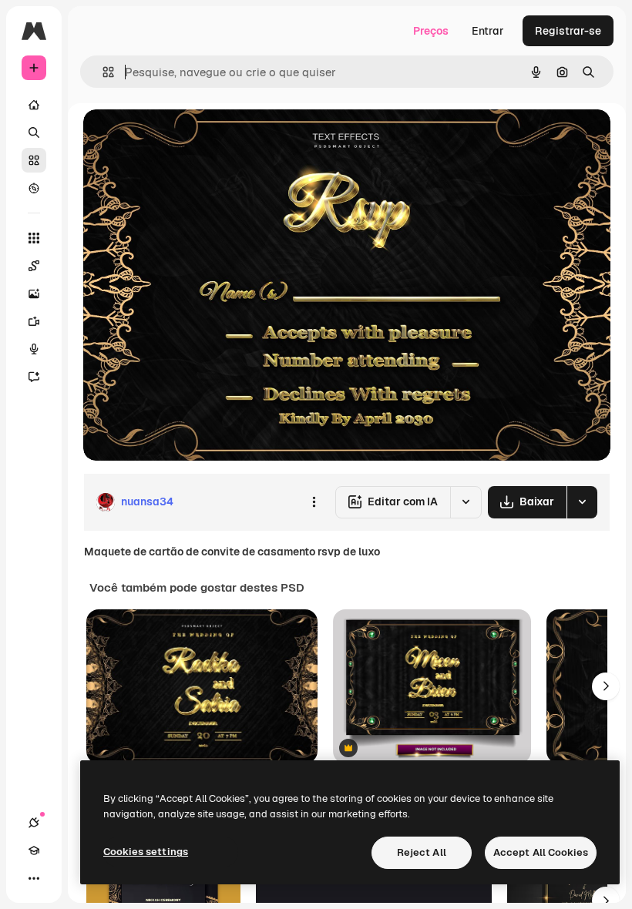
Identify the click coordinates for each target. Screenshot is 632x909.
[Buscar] (34, 132)
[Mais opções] (313, 502)
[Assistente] (34, 376)
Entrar (488, 31)
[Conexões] (34, 822)
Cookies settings (145, 851)
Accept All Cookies (540, 852)
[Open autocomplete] (102, 72)
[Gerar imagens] (34, 293)
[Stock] (34, 160)
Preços (431, 31)
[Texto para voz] (34, 349)
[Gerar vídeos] (34, 321)
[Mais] (34, 878)
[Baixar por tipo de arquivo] (581, 502)
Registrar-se (568, 31)
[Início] (34, 104)
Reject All (421, 852)
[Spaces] (34, 265)
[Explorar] (34, 188)
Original (181, 138)
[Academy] (34, 850)
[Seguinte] (606, 686)
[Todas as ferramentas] (34, 238)
